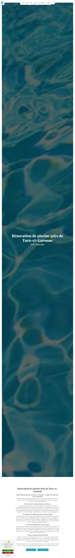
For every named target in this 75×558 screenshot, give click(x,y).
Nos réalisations (41, 2)
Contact (48, 2)
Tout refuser (7, 552)
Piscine (27, 2)
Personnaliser (8, 555)
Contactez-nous (43, 549)
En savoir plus (32, 549)
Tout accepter (8, 550)
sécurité (35, 2)
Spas (31, 2)
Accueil (23, 2)
